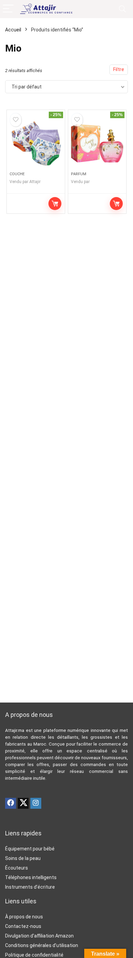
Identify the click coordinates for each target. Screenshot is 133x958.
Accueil (13, 29)
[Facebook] (10, 803)
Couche (17, 174)
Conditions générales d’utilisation (41, 945)
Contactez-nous (23, 926)
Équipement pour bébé (30, 848)
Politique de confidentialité (34, 955)
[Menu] (8, 9)
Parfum (78, 174)
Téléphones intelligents (31, 877)
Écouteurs (16, 868)
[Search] (122, 9)
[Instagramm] (35, 803)
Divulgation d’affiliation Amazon (39, 936)
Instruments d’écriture (30, 887)
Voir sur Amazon (54, 203)
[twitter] (23, 803)
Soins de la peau (23, 858)
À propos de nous (24, 916)
